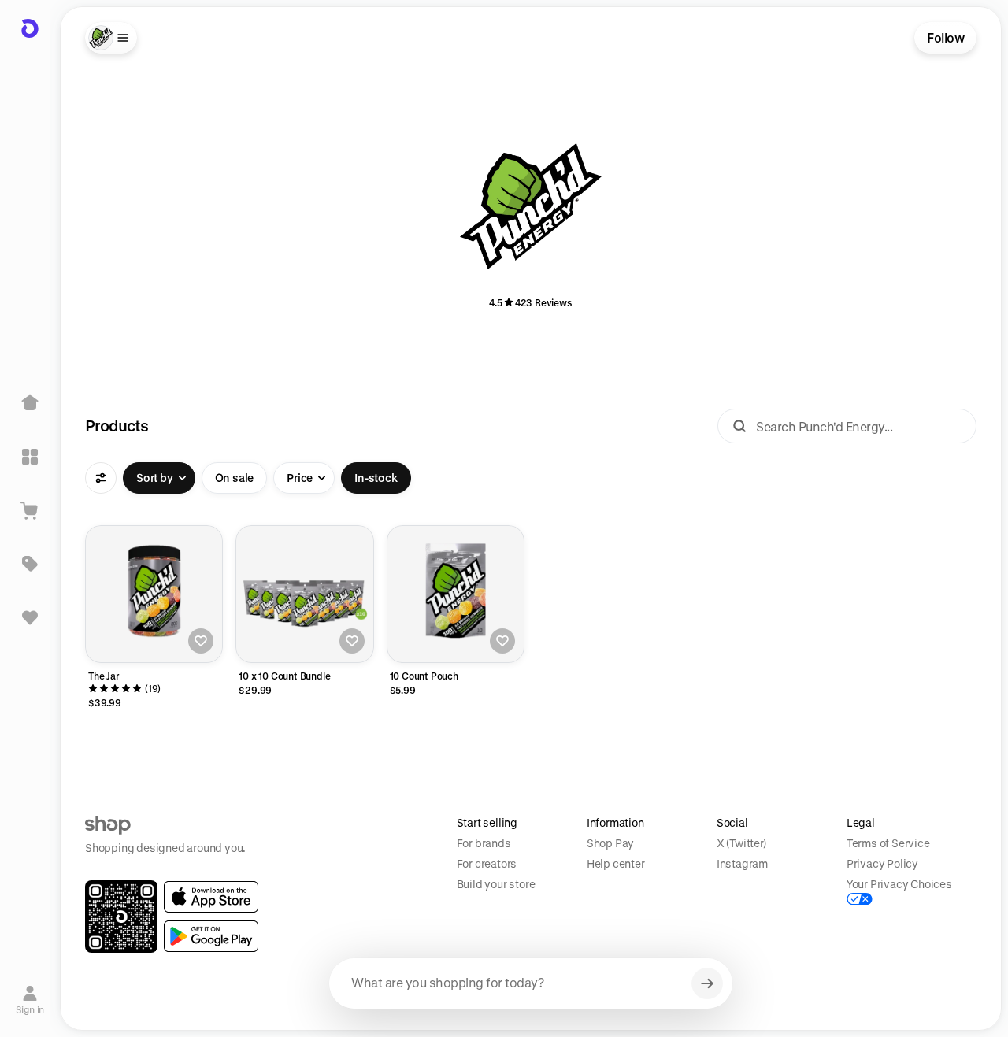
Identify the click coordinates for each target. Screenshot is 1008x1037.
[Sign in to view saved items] (30, 617)
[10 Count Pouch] (455, 594)
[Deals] (30, 564)
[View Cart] (30, 510)
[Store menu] (111, 38)
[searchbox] (531, 983)
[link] (211, 897)
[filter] (101, 478)
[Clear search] (707, 983)
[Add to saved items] (200, 641)
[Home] (30, 403)
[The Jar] (154, 594)
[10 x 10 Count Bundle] (304, 594)
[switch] (235, 478)
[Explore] (30, 457)
